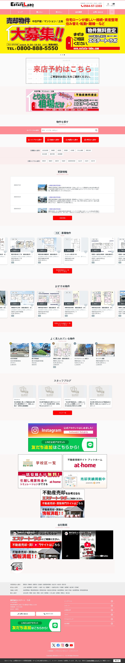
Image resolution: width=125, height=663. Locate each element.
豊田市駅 (52, 154)
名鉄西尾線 (26, 590)
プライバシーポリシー (62, 651)
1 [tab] (60, 54)
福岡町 (67, 587)
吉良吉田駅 (45, 150)
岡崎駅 (53, 150)
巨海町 (77, 587)
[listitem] (22, 251)
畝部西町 (29, 587)
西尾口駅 (88, 150)
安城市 (63, 161)
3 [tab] (64, 54)
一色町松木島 (55, 587)
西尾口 (63, 593)
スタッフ (66, 605)
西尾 (38, 593)
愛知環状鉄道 (35, 590)
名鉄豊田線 (76, 590)
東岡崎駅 (60, 154)
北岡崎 (58, 593)
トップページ (68, 601)
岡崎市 (50, 161)
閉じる (117, 660)
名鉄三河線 (68, 590)
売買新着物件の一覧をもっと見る (62, 271)
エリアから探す (36, 140)
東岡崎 (46, 593)
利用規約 (51, 651)
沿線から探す (54, 140)
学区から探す (91, 140)
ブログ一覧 (62, 413)
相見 (34, 593)
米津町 (35, 587)
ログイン (108, 5)
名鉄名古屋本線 (52, 590)
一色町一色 (41, 587)
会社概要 (78, 12)
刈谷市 (86, 161)
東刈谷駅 (44, 154)
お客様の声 (67, 610)
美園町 (48, 587)
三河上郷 (52, 593)
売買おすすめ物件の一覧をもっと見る (62, 324)
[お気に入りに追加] (5, 252)
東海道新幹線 (84, 590)
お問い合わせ (98, 12)
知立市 (80, 161)
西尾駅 (66, 150)
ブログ (66, 614)
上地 (24, 587)
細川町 (72, 587)
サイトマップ (74, 651)
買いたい (39, 12)
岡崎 (30, 593)
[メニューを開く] (112, 12)
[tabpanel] (62, 34)
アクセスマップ (68, 619)
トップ (20, 12)
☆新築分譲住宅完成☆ (54, 185)
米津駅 (72, 150)
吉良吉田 (25, 593)
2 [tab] (62, 54)
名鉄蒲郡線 (60, 590)
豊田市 (57, 161)
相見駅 (59, 150)
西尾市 (44, 161)
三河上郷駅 (80, 150)
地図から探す (73, 140)
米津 (42, 593)
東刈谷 (68, 593)
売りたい (59, 12)
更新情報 (62, 218)
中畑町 (62, 587)
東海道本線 (43, 590)
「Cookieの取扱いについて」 (93, 660)
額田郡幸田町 (71, 161)
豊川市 (93, 161)
